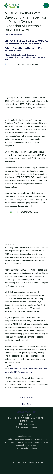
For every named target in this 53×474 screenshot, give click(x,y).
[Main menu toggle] (46, 5)
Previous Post (26, 397)
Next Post (26, 404)
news (8, 35)
